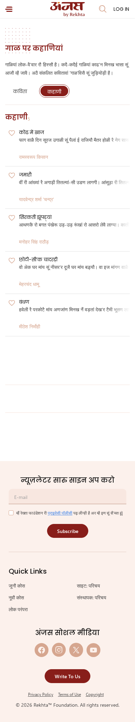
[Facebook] (41, 650)
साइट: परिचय (88, 585)
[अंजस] (67, 9)
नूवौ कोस (16, 597)
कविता (20, 91)
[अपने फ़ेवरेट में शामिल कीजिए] (12, 133)
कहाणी (54, 91)
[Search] (103, 9)
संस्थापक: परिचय (91, 597)
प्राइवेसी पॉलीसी (60, 513)
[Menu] (8, 9)
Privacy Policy (40, 694)
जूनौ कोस (17, 585)
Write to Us (67, 676)
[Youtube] (93, 650)
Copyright (95, 694)
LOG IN (121, 9)
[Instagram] (59, 650)
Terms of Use (69, 694)
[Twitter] (76, 650)
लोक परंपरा (18, 609)
